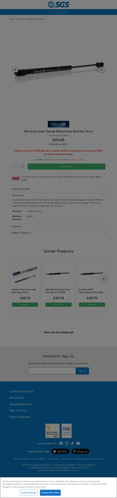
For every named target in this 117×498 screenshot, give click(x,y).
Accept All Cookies (50, 492)
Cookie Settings (28, 492)
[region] (58, 487)
